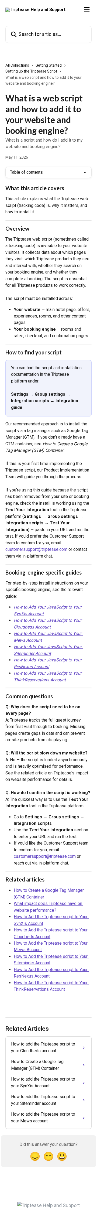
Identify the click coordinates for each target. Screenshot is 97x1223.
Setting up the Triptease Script (31, 71)
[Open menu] (87, 9)
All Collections (17, 65)
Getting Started (49, 65)
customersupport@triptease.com (36, 549)
